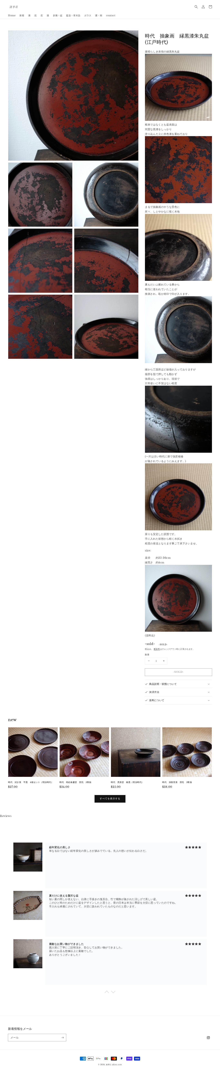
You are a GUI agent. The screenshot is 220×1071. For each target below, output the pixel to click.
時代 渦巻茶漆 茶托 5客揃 (177, 782)
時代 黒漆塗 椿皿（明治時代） (127, 782)
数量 (147, 654)
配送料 (157, 649)
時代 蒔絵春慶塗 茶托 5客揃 (75, 782)
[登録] (62, 1037)
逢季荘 (108, 1065)
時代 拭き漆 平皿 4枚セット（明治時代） (30, 782)
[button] (196, 6)
